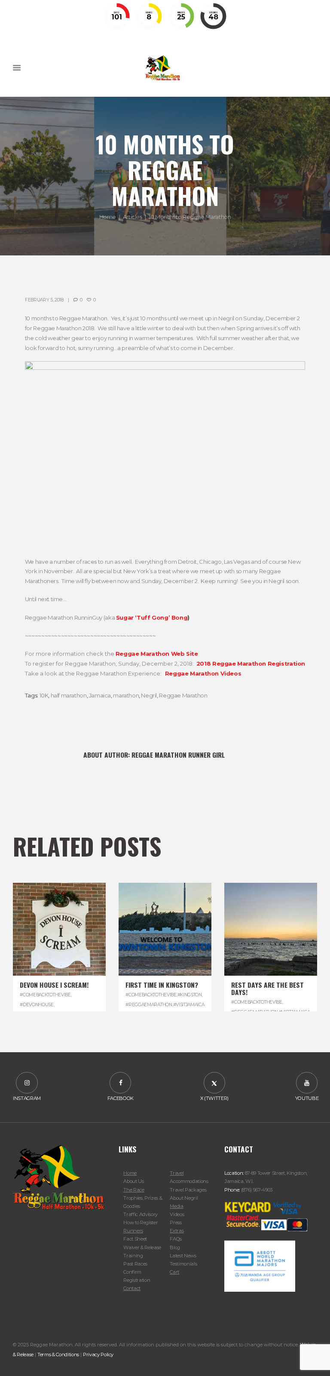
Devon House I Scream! (54, 985)
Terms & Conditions (58, 1354)
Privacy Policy (98, 1354)
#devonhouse (37, 1004)
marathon (126, 695)
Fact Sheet (135, 1239)
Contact (132, 1288)
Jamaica (100, 695)
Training (133, 1256)
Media (176, 1206)
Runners (133, 1231)
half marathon (69, 695)
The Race (133, 1190)
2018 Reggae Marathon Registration (250, 663)
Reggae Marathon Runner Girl (178, 754)
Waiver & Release (142, 1247)
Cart (174, 1272)
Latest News (183, 1256)
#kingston (189, 995)
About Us (133, 1181)
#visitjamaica (189, 1004)
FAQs (176, 1239)
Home (107, 216)
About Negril (184, 1198)
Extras (176, 1231)
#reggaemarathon (148, 1004)
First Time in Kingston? (161, 985)
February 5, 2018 (44, 300)
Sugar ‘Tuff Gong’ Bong (151, 617)
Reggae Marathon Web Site (157, 653)
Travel (176, 1173)
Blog (175, 1247)
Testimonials (183, 1264)
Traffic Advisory (140, 1214)
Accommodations (189, 1181)
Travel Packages (188, 1190)
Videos (177, 1214)
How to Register (140, 1222)
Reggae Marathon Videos (203, 673)
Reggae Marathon (183, 695)
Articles (132, 216)
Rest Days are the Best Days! (267, 988)
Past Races (135, 1264)
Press (175, 1222)
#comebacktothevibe (45, 995)
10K (44, 695)
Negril (149, 695)
